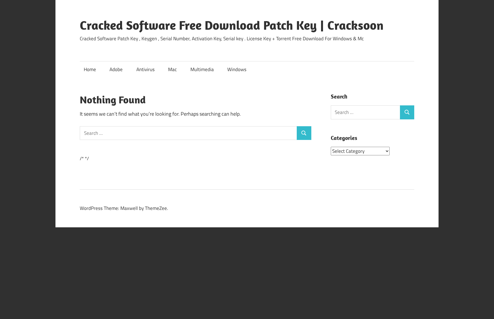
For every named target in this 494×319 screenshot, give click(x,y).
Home (90, 69)
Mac (172, 69)
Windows (236, 69)
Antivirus (145, 69)
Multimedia (202, 69)
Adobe (116, 69)
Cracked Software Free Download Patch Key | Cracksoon (232, 25)
